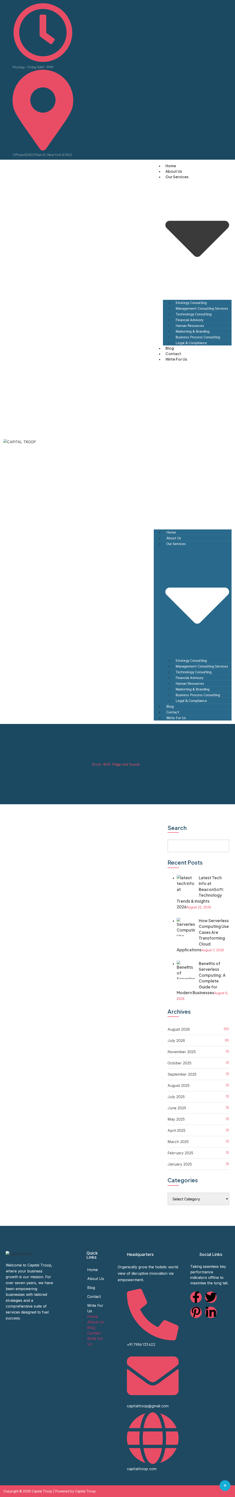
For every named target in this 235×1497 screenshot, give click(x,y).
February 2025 (180, 1153)
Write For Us (176, 359)
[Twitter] (211, 1297)
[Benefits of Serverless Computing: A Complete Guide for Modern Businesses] (186, 984)
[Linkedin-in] (211, 1312)
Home (170, 165)
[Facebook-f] (196, 1297)
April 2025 (176, 1130)
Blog (169, 348)
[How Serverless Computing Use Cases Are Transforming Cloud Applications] (186, 941)
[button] (193, 441)
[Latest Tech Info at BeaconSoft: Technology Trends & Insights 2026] (186, 895)
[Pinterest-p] (196, 1312)
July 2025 (176, 1096)
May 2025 (176, 1119)
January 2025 (180, 1164)
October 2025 (179, 1063)
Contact (173, 353)
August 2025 (179, 1085)
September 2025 (182, 1074)
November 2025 (182, 1051)
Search (177, 828)
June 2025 (177, 1108)
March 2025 (178, 1141)
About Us (173, 171)
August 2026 (179, 1029)
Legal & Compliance (191, 342)
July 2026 (176, 1040)
